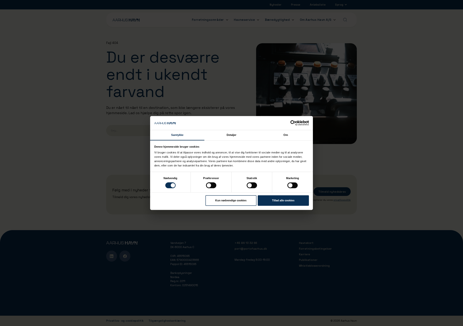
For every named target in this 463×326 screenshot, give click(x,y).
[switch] (211, 185)
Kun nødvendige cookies (231, 200)
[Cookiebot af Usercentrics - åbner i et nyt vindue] (293, 123)
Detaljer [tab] (232, 134)
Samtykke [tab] (177, 134)
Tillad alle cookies (283, 200)
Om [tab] (285, 134)
